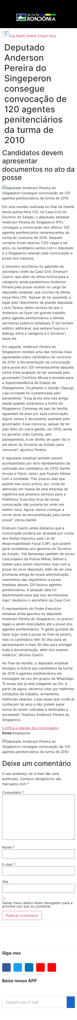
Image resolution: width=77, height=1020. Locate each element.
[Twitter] (17, 967)
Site (5, 881)
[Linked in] (29, 967)
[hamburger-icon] (64, 8)
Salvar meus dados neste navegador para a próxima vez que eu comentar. (37, 904)
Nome (8, 847)
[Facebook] (6, 967)
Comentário (13, 792)
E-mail (8, 864)
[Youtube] (40, 967)
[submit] (71, 1002)
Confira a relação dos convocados (30, 728)
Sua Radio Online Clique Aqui (32, 36)
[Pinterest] (51, 967)
